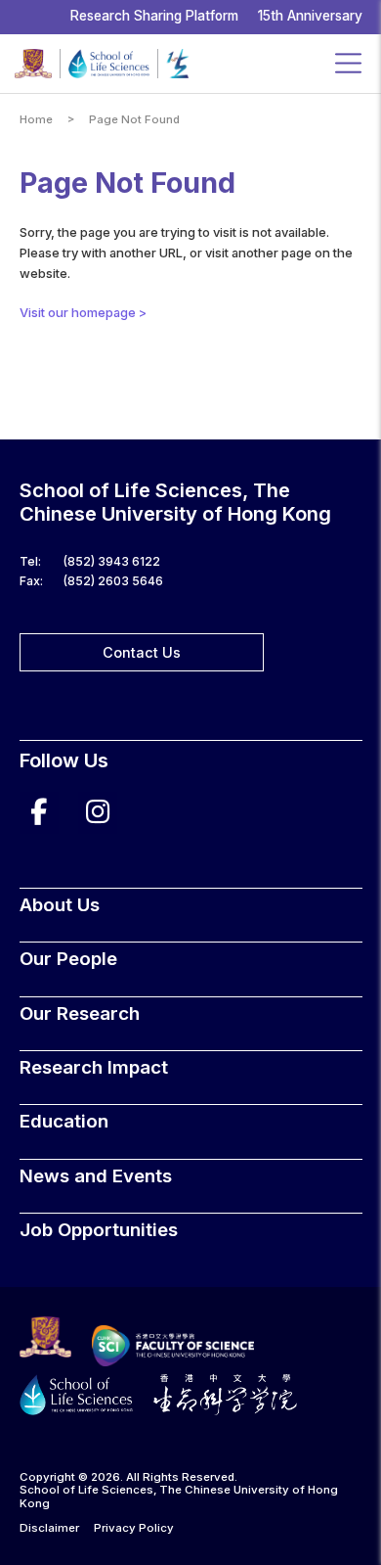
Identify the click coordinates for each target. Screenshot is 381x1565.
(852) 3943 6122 (112, 561)
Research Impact (94, 1067)
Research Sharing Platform (154, 15)
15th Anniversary (310, 15)
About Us (60, 905)
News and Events (96, 1176)
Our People (68, 958)
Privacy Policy (134, 1528)
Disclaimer (49, 1528)
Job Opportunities (99, 1230)
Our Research (80, 1013)
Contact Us (142, 652)
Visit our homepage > (83, 312)
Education (64, 1121)
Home (36, 120)
